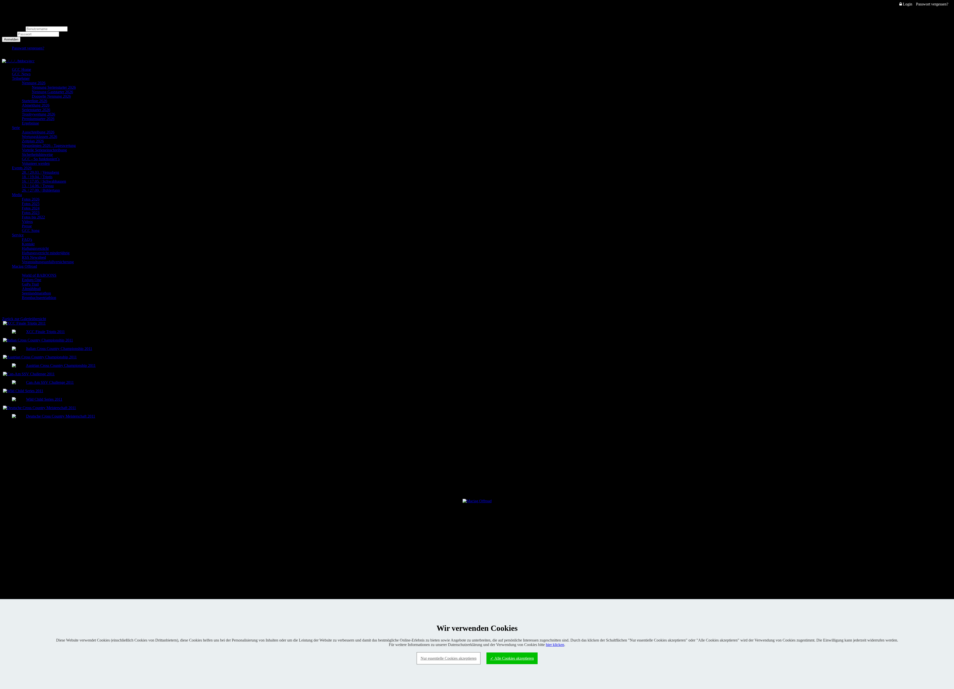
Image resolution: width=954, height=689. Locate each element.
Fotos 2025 (31, 204)
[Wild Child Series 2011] (23, 391)
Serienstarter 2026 (36, 110)
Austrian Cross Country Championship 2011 (61, 365)
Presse (27, 226)
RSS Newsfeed (34, 257)
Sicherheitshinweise (37, 154)
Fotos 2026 (31, 199)
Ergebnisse (30, 123)
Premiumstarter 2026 (38, 119)
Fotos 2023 (31, 213)
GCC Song (31, 230)
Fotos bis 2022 (33, 217)
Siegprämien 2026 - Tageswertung (49, 145)
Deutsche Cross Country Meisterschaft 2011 (60, 416)
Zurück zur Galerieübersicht (24, 319)
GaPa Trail (30, 284)
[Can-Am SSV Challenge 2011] (29, 374)
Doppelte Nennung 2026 (51, 96)
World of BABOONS (39, 275)
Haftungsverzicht (35, 248)
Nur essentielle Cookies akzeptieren (449, 658)
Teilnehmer (21, 78)
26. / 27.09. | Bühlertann (41, 190)
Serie (16, 128)
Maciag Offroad (24, 266)
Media (17, 195)
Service (18, 235)
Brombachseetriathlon (39, 298)
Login (907, 4)
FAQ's (27, 239)
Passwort (9, 34)
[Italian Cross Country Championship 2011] (38, 340)
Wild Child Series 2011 (44, 399)
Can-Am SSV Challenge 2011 (50, 382)
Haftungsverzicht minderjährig (46, 253)
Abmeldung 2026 (35, 105)
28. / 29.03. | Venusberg (40, 172)
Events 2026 (22, 168)
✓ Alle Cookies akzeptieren (512, 658)
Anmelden (11, 39)
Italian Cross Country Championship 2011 (59, 348)
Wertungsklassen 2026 (39, 136)
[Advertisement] (477, 458)
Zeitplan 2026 (33, 141)
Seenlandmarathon (36, 293)
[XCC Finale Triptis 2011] (24, 323)
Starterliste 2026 (34, 101)
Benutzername (13, 29)
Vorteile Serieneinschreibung (44, 150)
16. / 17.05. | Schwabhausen (44, 181)
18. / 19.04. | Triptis (37, 177)
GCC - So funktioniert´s (41, 159)
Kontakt (28, 244)
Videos (27, 221)
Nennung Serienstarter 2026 (54, 87)
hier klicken (555, 645)
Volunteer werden (36, 163)
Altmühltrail (31, 289)
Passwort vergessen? (932, 4)
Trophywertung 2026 (38, 114)
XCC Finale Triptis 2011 (45, 332)
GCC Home (21, 69)
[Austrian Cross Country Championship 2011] (40, 357)
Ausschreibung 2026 (38, 132)
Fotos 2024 (31, 208)
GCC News (21, 74)
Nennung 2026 (33, 83)
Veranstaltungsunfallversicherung (48, 262)
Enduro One (31, 280)
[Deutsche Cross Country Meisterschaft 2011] (39, 408)
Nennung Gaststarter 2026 (52, 92)
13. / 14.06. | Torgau (38, 186)
